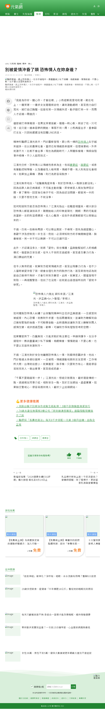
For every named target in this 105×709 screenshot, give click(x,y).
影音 (56, 14)
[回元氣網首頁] (16, 6)
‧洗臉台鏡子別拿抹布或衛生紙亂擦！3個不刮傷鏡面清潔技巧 (53, 406)
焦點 (7, 14)
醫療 (38, 14)
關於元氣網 (23, 698)
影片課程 (11, 534)
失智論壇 (27, 14)
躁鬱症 (85, 165)
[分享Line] (8, 110)
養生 (16, 14)
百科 (47, 14)
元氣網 (13, 63)
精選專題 (45, 698)
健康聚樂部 (34, 698)
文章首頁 (72, 698)
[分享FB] (8, 101)
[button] (98, 14)
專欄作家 (82, 698)
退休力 (74, 14)
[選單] (98, 6)
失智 (84, 14)
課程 (64, 14)
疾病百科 (55, 698)
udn (7, 63)
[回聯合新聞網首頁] (7, 6)
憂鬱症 (74, 165)
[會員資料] (94, 6)
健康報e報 (39, 686)
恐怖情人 (83, 141)
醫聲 (93, 14)
